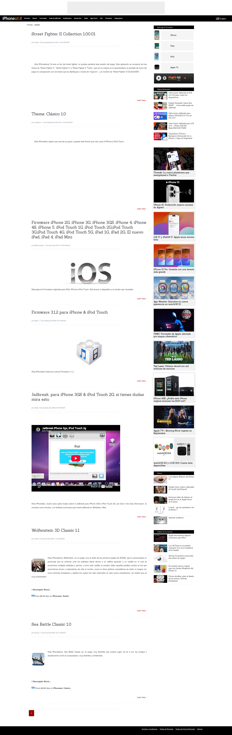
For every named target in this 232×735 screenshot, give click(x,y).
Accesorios (77, 18)
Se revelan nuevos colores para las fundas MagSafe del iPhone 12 (180, 568)
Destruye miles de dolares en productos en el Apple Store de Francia (180, 499)
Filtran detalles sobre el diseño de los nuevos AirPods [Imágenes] (181, 578)
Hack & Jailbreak (55, 18)
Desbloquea (67, 18)
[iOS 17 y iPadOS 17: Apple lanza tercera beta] (174, 234)
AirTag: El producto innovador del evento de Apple (180, 557)
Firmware (108, 18)
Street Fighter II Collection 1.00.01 (63, 33)
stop (164, 78)
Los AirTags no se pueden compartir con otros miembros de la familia (180, 547)
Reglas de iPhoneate (166, 729)
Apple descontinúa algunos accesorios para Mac (179, 536)
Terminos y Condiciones (149, 729)
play (158, 78)
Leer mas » (142, 100)
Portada (30, 25)
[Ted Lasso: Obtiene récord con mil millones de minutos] (174, 363)
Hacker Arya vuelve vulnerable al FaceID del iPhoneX (181, 488)
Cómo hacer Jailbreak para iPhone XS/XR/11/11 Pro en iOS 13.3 (180, 115)
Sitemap (199, 729)
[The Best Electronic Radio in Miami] (171, 79)
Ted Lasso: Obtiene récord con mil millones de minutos (171, 367)
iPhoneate (12, 18)
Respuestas (118, 18)
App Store (93, 18)
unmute (185, 78)
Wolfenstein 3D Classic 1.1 (55, 530)
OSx (101, 18)
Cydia (86, 18)
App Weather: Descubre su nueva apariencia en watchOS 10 (171, 302)
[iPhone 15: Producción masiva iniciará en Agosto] (174, 201)
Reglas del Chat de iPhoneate (185, 729)
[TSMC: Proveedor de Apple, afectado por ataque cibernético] (174, 330)
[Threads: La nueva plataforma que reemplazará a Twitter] (174, 169)
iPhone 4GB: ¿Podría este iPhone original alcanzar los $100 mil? (170, 399)
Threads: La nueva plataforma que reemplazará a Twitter (171, 173)
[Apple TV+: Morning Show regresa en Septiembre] (174, 427)
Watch (34, 18)
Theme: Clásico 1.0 (49, 113)
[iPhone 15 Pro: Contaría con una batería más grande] (174, 266)
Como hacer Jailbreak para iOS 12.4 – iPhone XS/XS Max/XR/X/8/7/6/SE (181, 125)
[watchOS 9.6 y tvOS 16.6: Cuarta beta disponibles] (174, 459)
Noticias (27, 18)
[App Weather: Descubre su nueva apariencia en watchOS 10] (174, 298)
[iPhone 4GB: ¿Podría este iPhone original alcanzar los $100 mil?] (174, 395)
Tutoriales (43, 18)
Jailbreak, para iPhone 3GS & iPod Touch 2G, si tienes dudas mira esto (88, 397)
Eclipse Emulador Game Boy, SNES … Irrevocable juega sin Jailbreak (180, 105)
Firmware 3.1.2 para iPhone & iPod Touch (70, 312)
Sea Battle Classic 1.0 (51, 624)
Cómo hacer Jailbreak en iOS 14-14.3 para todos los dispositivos (180, 95)
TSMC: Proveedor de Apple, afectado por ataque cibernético (172, 335)
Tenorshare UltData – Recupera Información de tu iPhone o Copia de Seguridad (180, 136)
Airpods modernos (176, 518)
